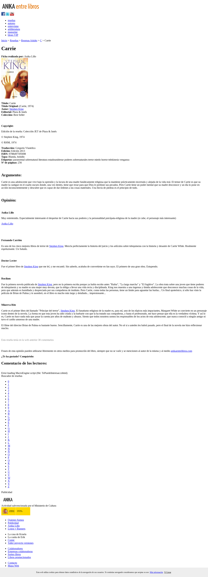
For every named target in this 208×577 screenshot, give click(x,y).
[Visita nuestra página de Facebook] (3, 14)
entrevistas (13, 26)
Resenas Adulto (29, 40)
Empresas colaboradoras (20, 551)
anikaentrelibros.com (181, 351)
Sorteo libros (14, 554)
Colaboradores (15, 548)
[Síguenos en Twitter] (7, 14)
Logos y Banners (16, 528)
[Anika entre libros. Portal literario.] (22, 10)
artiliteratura (14, 29)
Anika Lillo (7, 223)
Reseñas (14, 40)
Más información (156, 572)
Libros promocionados (19, 557)
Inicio (4, 40)
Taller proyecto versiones (20, 543)
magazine (13, 32)
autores (11, 23)
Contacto (12, 562)
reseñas (11, 20)
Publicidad (13, 522)
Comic (11, 540)
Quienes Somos (16, 520)
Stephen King (16, 109)
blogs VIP (13, 35)
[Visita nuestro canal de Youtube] (12, 14)
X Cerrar (167, 572)
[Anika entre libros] (18, 502)
